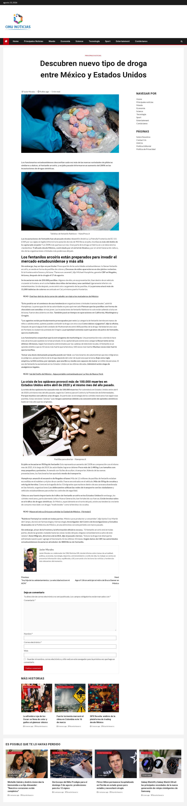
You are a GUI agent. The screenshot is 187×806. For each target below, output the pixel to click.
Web (26, 650)
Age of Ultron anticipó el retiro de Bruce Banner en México (97, 580)
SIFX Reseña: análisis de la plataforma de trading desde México (102, 719)
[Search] (181, 41)
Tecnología (94, 41)
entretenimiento (15, 753)
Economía (65, 41)
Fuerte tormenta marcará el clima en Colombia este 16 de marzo (70, 719)
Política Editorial (143, 146)
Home (16, 41)
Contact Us (141, 140)
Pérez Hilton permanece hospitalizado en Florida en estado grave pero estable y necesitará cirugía (115, 785)
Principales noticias (33, 41)
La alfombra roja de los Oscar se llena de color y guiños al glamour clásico (35, 719)
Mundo (52, 41)
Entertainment (123, 41)
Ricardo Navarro (41, 726)
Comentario (30, 600)
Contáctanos (141, 41)
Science (79, 41)
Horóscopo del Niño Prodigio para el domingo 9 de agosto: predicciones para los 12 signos (69, 785)
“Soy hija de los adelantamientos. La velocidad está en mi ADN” (45, 580)
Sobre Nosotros (143, 137)
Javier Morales (29, 92)
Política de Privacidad (145, 149)
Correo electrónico (33, 642)
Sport (107, 41)
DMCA (139, 143)
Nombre (28, 633)
